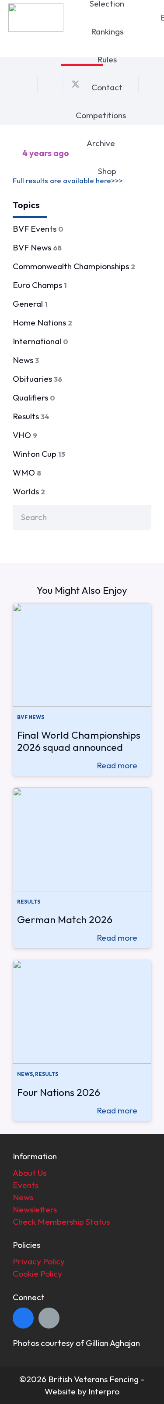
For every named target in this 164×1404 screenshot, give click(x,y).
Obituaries (37, 378)
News (26, 360)
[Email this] (25, 84)
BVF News (37, 247)
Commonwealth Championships (74, 266)
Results (31, 416)
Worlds (29, 491)
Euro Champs (40, 285)
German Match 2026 (64, 919)
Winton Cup (39, 454)
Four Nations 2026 (58, 1092)
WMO (27, 472)
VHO (25, 435)
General (30, 303)
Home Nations (42, 322)
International (40, 341)
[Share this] (50, 84)
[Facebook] (23, 1318)
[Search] (139, 517)
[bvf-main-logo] (35, 17)
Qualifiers (34, 397)
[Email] (48, 1318)
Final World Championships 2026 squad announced (78, 741)
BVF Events (38, 228)
